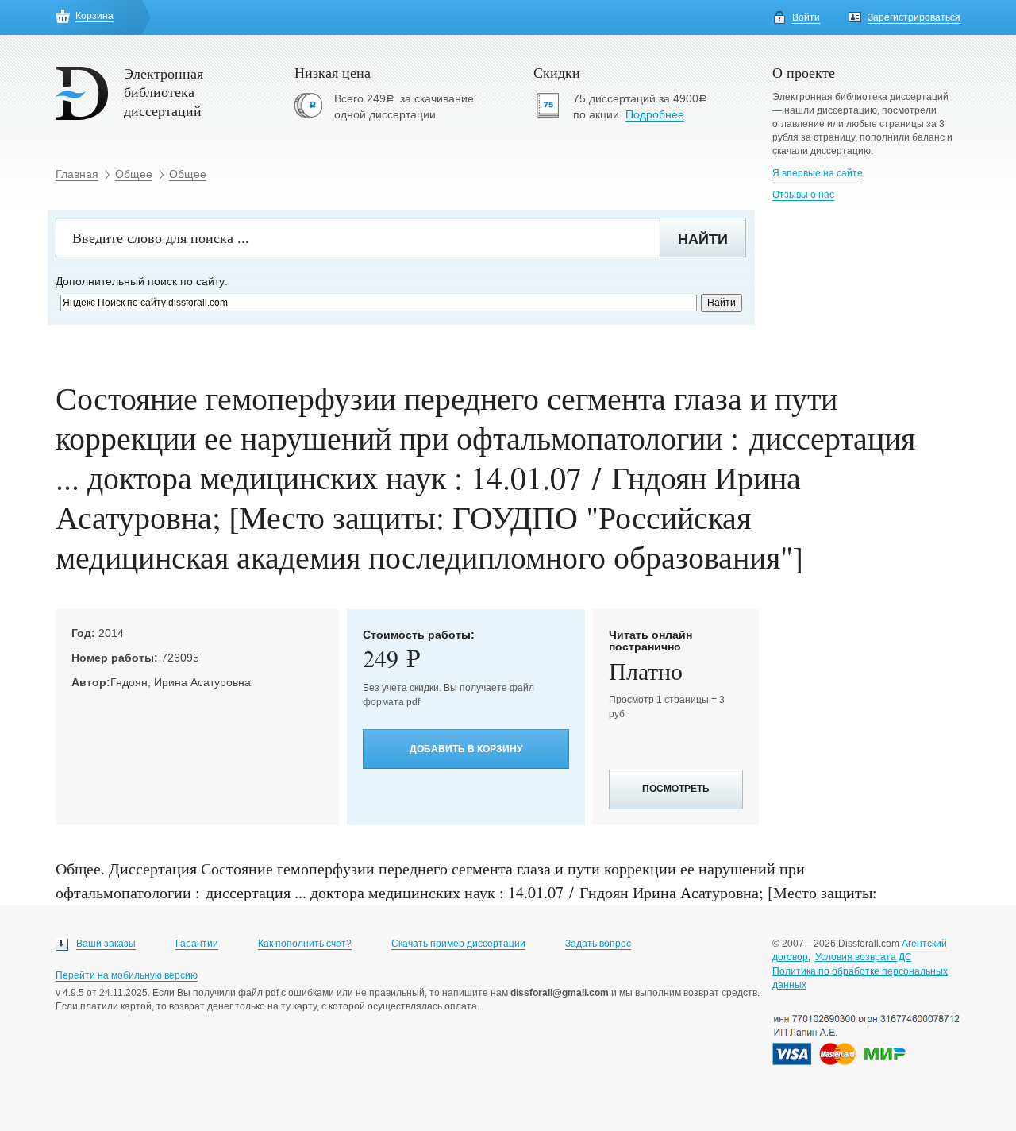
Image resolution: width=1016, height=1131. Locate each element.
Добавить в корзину (466, 749)
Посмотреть (676, 788)
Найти (703, 239)
